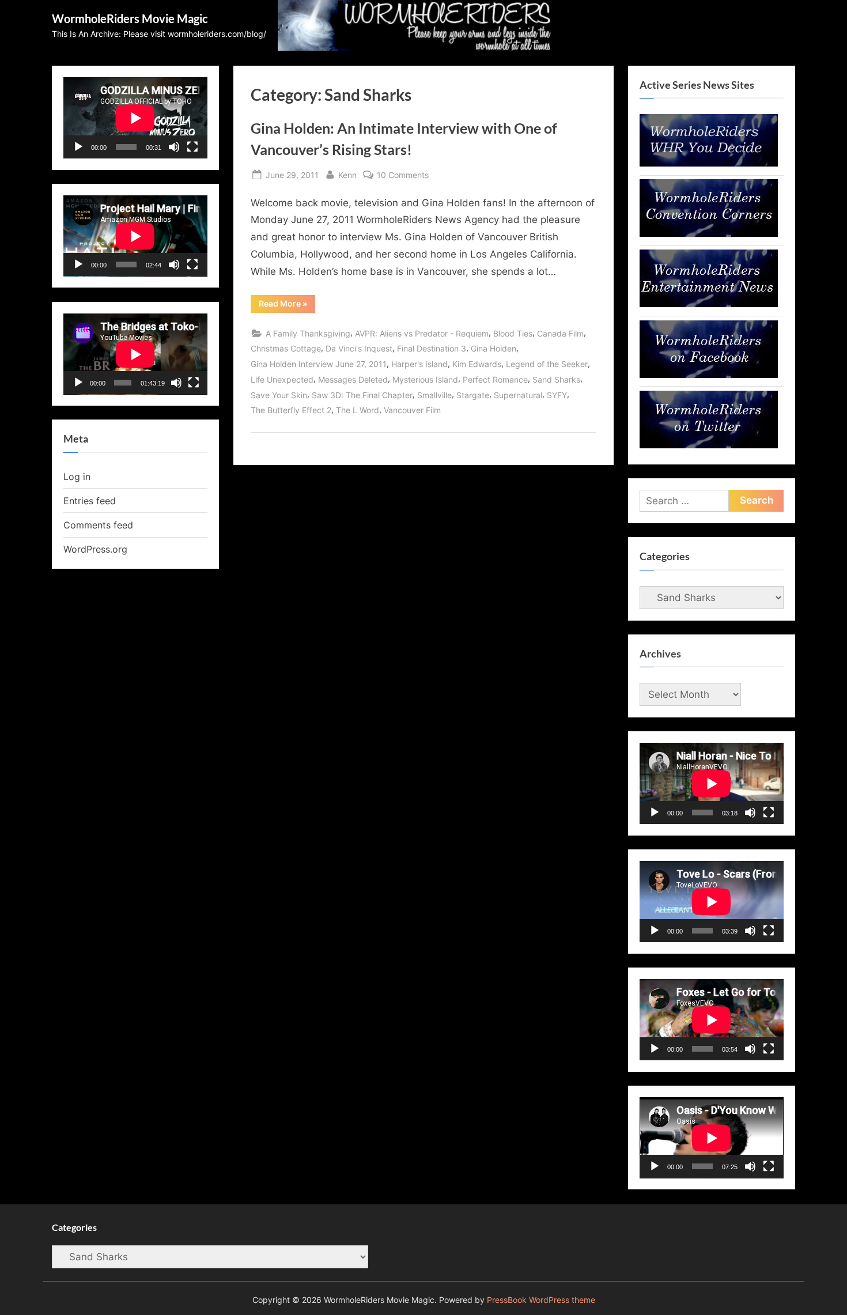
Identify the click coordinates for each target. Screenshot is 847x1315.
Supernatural (518, 395)
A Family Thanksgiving (308, 333)
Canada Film (560, 333)
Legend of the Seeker (547, 364)
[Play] (78, 147)
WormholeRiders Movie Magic (130, 18)
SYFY (557, 395)
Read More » (287, 305)
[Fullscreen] (192, 147)
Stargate (472, 395)
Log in (76, 476)
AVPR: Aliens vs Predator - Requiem (422, 333)
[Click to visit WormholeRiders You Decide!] (709, 163)
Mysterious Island (425, 379)
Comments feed (98, 525)
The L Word (357, 410)
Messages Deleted (353, 379)
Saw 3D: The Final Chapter (362, 395)
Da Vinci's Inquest (359, 348)
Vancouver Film (412, 410)
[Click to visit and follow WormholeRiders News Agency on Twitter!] (709, 445)
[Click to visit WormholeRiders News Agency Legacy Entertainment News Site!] (709, 303)
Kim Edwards (476, 364)
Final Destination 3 (431, 348)
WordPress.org (95, 549)
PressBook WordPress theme (541, 1300)
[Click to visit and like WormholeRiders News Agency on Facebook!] (709, 374)
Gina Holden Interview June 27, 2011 (319, 364)
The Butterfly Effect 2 (291, 410)
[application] (135, 117)
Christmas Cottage (286, 348)
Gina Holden (493, 348)
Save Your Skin (279, 395)
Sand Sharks (556, 379)
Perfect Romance (495, 379)
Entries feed (89, 501)
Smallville (434, 395)
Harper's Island (419, 364)
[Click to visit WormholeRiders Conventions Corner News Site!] (709, 233)
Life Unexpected (282, 379)
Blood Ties (512, 333)
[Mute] (174, 147)
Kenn (347, 174)
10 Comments (403, 175)
